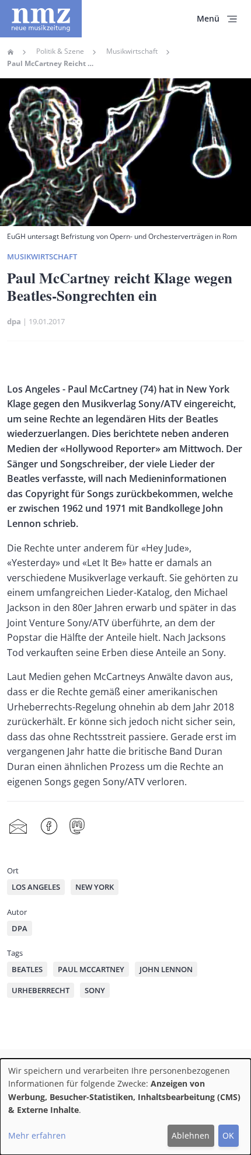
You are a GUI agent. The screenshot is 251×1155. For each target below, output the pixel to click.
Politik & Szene (60, 51)
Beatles (27, 969)
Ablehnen (191, 1135)
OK (228, 1135)
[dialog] (125, 1107)
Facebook (49, 826)
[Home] (41, 18)
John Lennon (166, 969)
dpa (14, 321)
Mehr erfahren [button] (37, 1135)
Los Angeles (36, 887)
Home (10, 52)
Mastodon (77, 826)
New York (94, 887)
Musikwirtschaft (132, 51)
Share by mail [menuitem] (18, 826)
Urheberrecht (40, 990)
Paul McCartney (91, 969)
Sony (95, 990)
